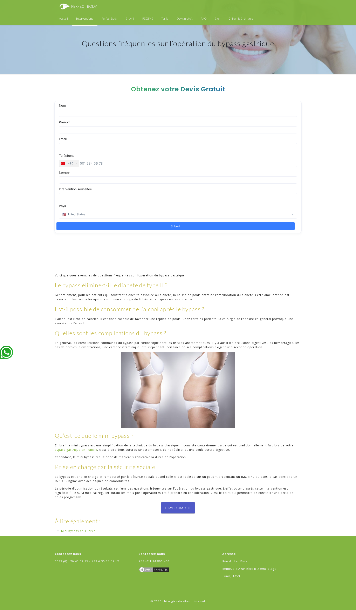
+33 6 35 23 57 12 (105, 561)
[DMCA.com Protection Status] (154, 571)
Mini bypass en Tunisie (78, 531)
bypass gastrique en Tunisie (76, 450)
